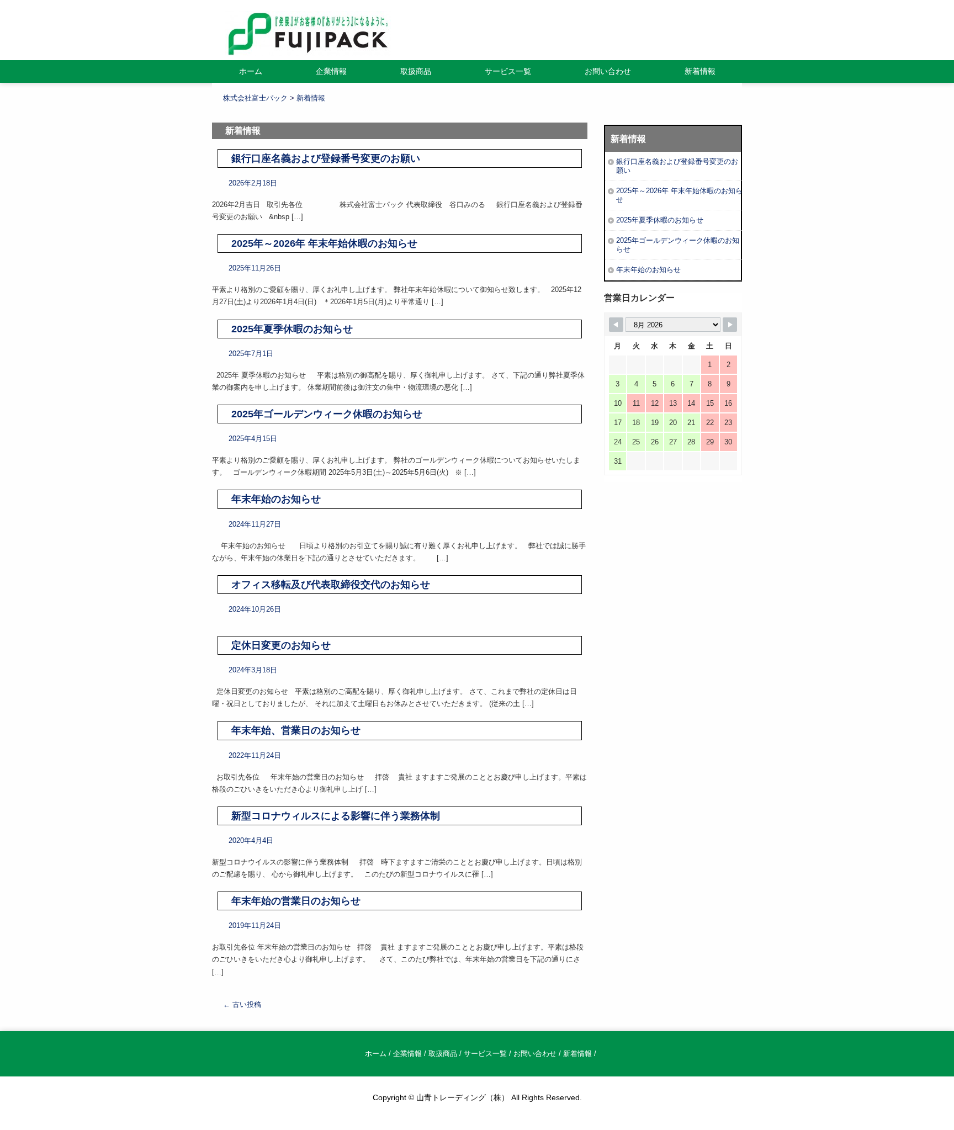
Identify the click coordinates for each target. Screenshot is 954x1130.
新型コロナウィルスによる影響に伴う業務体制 (335, 815)
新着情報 (700, 71)
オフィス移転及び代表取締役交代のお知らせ (330, 584)
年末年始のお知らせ (276, 499)
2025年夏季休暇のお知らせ (292, 329)
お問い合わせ (608, 71)
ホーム (250, 71)
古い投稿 (242, 1004)
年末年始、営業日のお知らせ (296, 730)
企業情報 (331, 71)
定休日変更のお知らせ (281, 645)
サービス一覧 (508, 71)
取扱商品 (415, 71)
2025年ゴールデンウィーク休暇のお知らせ (326, 414)
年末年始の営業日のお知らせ (296, 900)
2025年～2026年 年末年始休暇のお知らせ (324, 243)
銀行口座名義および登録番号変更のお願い (325, 158)
